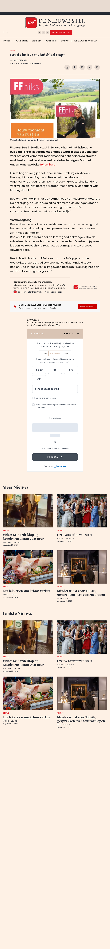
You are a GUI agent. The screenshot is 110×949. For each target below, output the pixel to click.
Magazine (7, 41)
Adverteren (51, 41)
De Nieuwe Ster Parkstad (85, 41)
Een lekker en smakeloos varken (26, 591)
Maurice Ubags (10, 595)
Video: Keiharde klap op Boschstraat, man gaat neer (23, 537)
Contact (65, 41)
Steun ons (37, 41)
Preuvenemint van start (74, 535)
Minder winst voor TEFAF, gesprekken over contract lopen (81, 593)
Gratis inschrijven (61, 32)
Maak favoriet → (87, 306)
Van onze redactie (18, 60)
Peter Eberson (63, 598)
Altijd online (22, 41)
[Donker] (4, 32)
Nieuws (13, 50)
